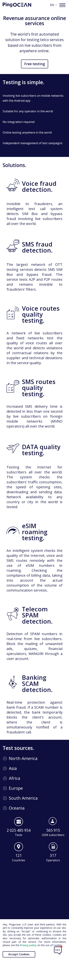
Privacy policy (28, 945)
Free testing (34, 63)
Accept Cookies (19, 954)
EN (52, 5)
